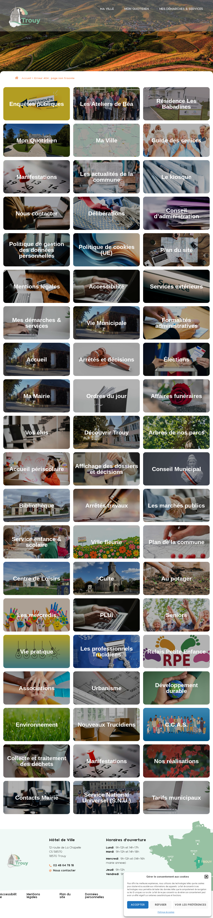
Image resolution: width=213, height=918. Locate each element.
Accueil (26, 78)
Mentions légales (33, 896)
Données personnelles (94, 896)
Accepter (138, 904)
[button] (206, 876)
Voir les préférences (190, 904)
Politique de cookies (166, 912)
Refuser (161, 904)
